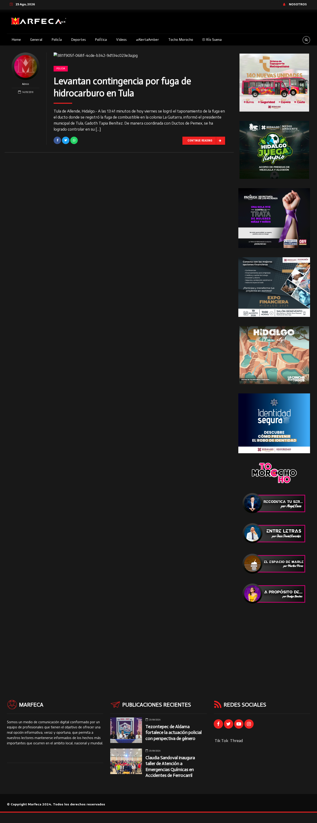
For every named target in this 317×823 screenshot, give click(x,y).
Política (101, 39)
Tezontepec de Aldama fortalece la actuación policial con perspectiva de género (174, 732)
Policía (57, 39)
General (36, 39)
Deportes (78, 39)
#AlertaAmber (147, 39)
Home (16, 39)
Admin (25, 84)
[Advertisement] (274, 642)
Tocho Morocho (180, 39)
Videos (121, 39)
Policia (60, 68)
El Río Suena (212, 39)
